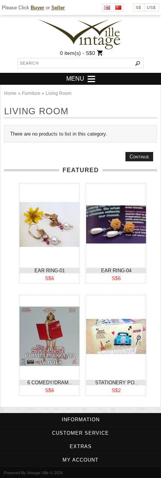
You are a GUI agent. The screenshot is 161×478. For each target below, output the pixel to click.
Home (10, 93)
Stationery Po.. (116, 382)
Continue (139, 156)
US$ (151, 7)
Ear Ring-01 (49, 270)
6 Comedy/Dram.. (49, 382)
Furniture (32, 93)
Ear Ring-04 (116, 270)
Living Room (59, 93)
